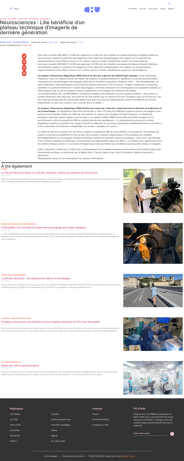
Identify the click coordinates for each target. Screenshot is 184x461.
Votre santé (153, 9)
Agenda (171, 9)
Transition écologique (60, 425)
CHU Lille (27, 45)
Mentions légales (51, 456)
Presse (95, 414)
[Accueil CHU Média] (92, 8)
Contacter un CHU (100, 425)
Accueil (3, 19)
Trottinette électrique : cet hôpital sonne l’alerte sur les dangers (35, 278)
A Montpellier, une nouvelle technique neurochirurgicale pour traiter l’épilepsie (43, 227)
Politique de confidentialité (73, 456)
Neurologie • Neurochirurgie (14, 42)
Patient (4, 169)
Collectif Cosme (128, 456)
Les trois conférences (10, 362)
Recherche (15, 435)
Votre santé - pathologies (28, 19)
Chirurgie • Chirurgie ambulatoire (15, 318)
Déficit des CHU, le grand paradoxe (20, 365)
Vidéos (163, 9)
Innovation (6, 224)
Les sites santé (58, 441)
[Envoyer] (172, 434)
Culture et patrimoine (61, 419)
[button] (169, 3)
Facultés (55, 414)
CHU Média (132, 9)
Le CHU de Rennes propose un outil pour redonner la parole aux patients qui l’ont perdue (49, 172)
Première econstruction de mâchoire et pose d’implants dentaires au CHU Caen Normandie (50, 321)
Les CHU (142, 9)
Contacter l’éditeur (100, 419)
